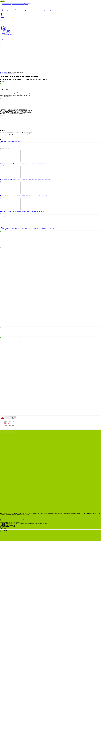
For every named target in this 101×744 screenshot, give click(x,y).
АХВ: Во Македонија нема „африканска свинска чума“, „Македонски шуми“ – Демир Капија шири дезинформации (28, 228)
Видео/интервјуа (5, 39)
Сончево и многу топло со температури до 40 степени (12, 7)
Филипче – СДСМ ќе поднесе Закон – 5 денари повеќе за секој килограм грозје (16, 3)
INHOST (41, 541)
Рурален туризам (7, 32)
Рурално (3, 33)
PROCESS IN (7, 541)
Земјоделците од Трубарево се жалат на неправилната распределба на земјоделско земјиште (25, 179)
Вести (11, 73)
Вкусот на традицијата (8, 34)
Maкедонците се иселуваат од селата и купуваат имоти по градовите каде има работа (24, 195)
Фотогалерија (4, 38)
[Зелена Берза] (2, 17)
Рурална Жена (6, 31)
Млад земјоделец (7, 30)
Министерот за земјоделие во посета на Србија (10, 8)
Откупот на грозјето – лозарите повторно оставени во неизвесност (14, 5)
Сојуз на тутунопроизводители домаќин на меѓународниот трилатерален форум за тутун (18, 9)
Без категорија (7, 73)
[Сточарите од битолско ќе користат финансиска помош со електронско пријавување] (10, 209)
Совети (3, 37)
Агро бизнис (4, 29)
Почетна (3, 26)
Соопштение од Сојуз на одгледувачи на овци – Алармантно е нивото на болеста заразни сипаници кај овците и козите (23, 11)
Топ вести (4, 27)
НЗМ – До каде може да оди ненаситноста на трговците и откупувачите (15, 4)
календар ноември (3, 138)
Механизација (4, 36)
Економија (4, 28)
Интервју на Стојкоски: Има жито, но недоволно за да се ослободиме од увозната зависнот (25, 163)
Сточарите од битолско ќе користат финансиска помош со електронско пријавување (22, 211)
